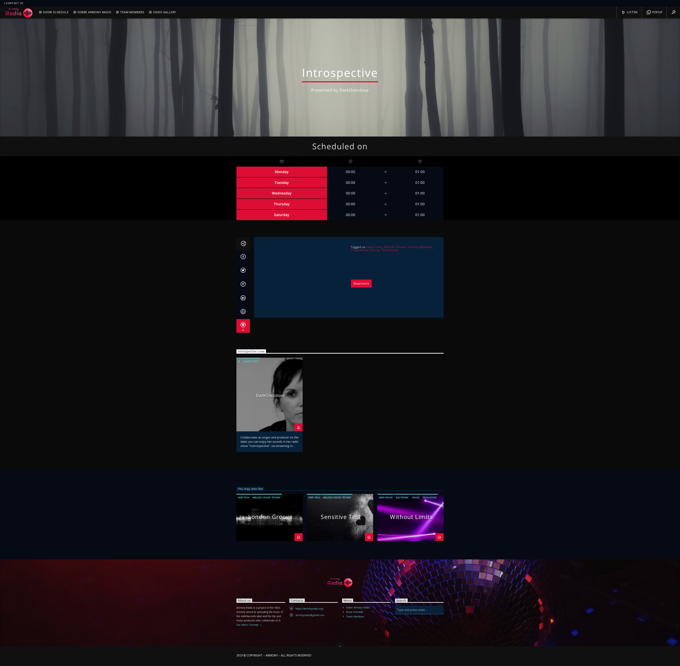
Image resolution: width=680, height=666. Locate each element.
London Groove (270, 517)
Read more (361, 283)
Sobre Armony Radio (94, 12)
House (416, 497)
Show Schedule (56, 12)
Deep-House (386, 497)
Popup (656, 12)
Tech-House (389, 250)
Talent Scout (251, 361)
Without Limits (411, 517)
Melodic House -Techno (401, 247)
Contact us (14, 3)
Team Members (132, 12)
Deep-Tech (374, 247)
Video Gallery (164, 12)
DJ (239, 361)
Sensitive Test (341, 517)
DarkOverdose (270, 395)
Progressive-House (365, 250)
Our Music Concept (247, 624)
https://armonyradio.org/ (309, 608)
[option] (269, 405)
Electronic (402, 497)
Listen (632, 12)
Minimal (426, 247)
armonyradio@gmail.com (309, 615)
